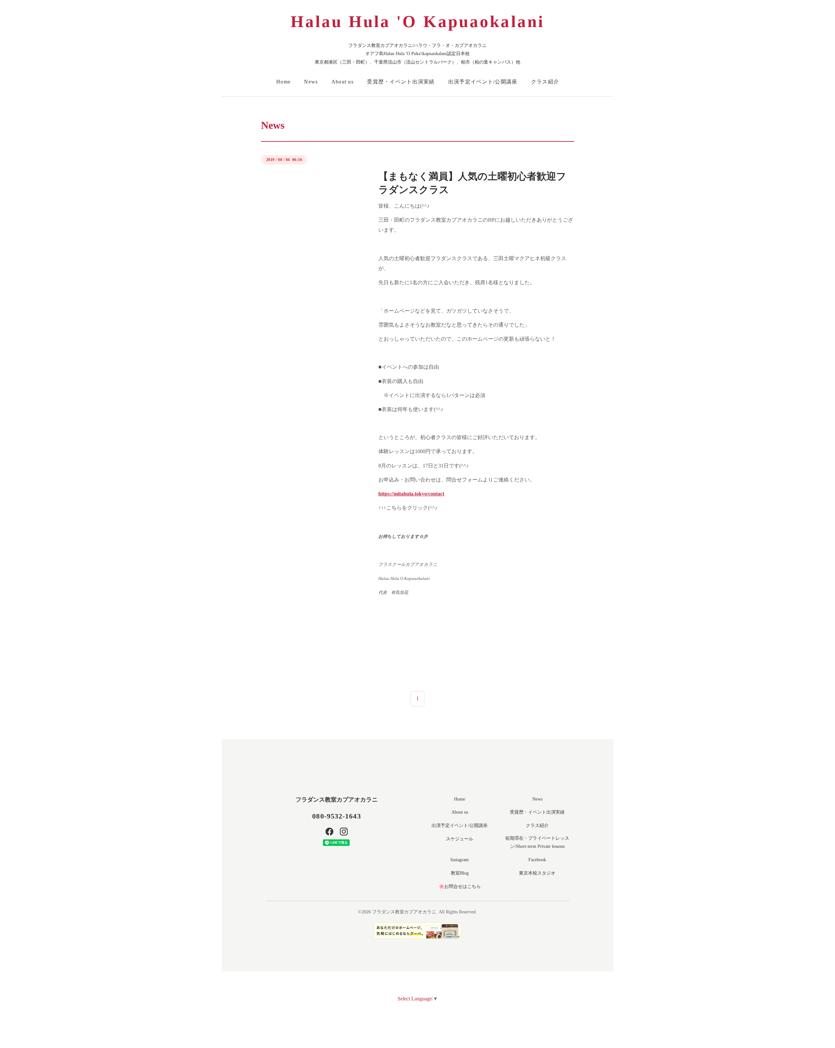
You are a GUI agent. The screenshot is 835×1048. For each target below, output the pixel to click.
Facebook (537, 859)
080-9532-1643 (336, 816)
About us (342, 81)
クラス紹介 (545, 81)
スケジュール (459, 838)
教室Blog (460, 873)
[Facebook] (329, 831)
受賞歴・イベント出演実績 (400, 81)
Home (283, 81)
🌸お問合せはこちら (460, 886)
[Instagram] (344, 831)
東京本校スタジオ (537, 873)
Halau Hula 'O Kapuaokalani (417, 21)
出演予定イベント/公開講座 (483, 81)
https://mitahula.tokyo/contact (411, 493)
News (311, 81)
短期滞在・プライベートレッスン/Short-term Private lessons (537, 842)
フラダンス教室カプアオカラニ (337, 799)
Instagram (459, 859)
